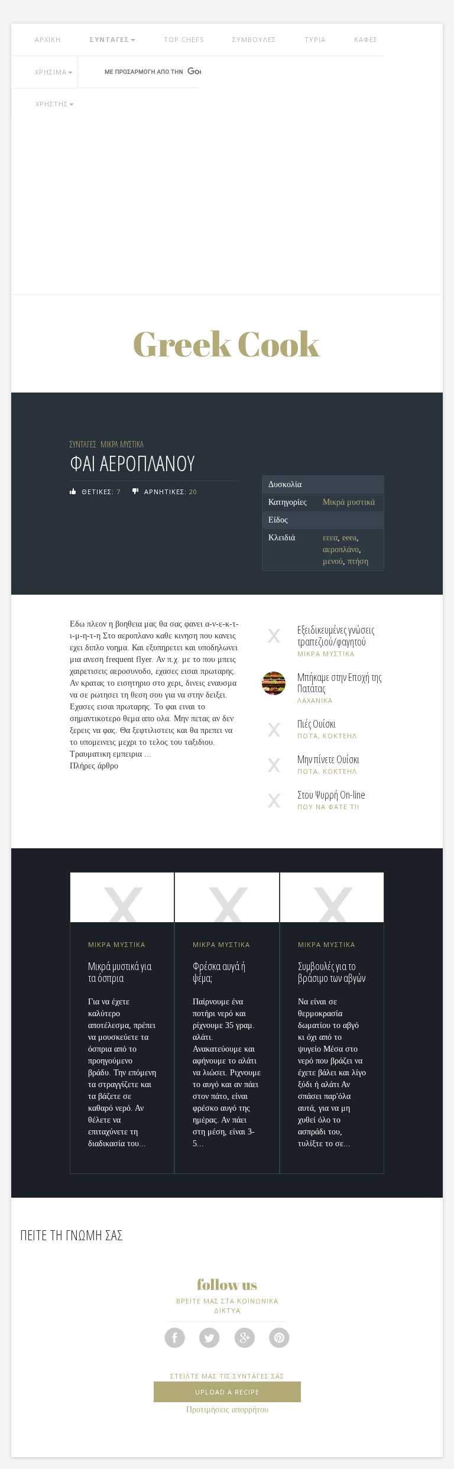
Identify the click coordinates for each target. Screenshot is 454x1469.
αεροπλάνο (341, 549)
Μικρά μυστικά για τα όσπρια (119, 972)
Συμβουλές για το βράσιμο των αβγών (331, 972)
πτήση (358, 561)
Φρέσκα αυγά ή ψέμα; (219, 972)
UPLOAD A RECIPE (227, 1391)
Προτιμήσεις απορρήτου (227, 1409)
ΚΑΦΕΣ (366, 39)
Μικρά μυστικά (349, 502)
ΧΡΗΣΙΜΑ (51, 71)
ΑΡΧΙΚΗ (48, 39)
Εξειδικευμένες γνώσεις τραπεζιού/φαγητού (335, 636)
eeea (349, 537)
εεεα (330, 537)
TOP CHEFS (184, 39)
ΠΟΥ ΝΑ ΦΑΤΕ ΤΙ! (328, 806)
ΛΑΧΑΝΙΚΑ (315, 700)
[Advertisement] (227, 205)
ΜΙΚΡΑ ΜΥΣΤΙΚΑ (122, 444)
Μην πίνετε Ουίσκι (328, 760)
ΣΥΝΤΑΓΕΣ (109, 39)
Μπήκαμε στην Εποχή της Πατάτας (339, 683)
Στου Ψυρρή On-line (331, 795)
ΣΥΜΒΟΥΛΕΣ (254, 39)
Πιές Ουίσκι (316, 724)
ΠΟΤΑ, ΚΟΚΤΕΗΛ (327, 735)
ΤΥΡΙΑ (315, 39)
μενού (333, 561)
